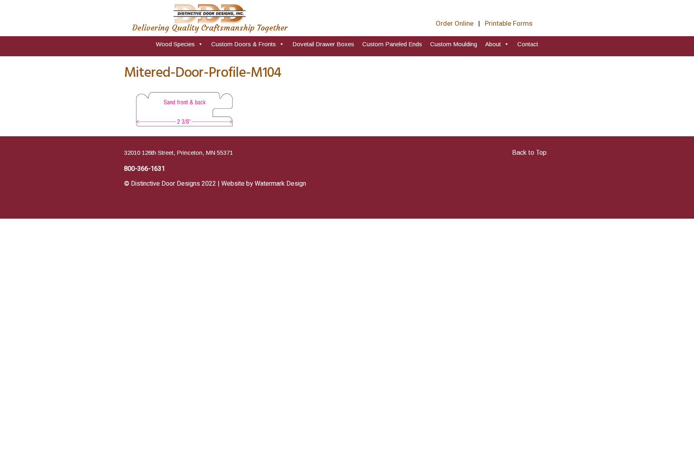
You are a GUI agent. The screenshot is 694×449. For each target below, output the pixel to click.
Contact (527, 44)
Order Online (455, 23)
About (493, 44)
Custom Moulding (453, 44)
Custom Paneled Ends (392, 44)
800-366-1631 (144, 169)
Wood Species (175, 44)
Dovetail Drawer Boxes (323, 44)
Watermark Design (280, 184)
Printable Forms (509, 23)
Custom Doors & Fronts (243, 44)
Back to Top (529, 152)
